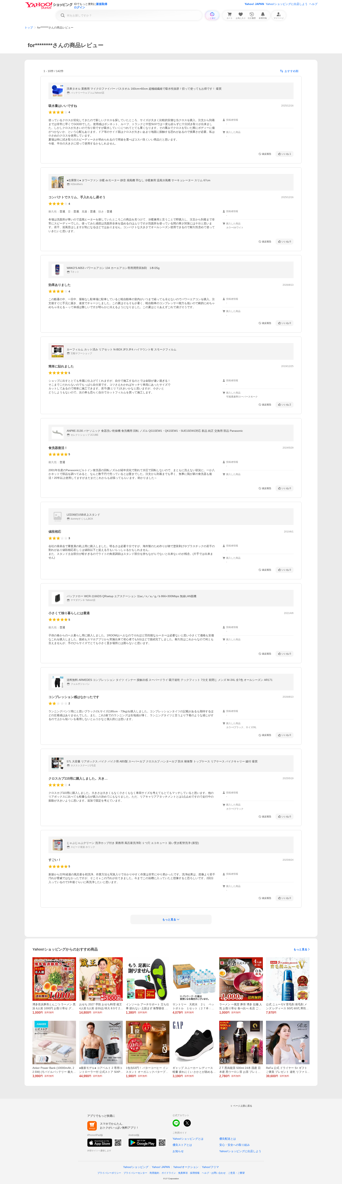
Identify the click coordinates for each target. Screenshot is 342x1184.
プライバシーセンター (135, 1173)
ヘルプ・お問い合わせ (214, 1173)
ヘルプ (313, 4)
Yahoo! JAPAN (254, 4)
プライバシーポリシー (109, 1173)
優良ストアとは (182, 1144)
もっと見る (300, 949)
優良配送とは (227, 1138)
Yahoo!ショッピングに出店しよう (287, 4)
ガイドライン (169, 1173)
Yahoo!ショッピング (135, 1167)
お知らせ (178, 1151)
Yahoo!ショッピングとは (188, 1138)
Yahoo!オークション (186, 1167)
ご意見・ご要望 (236, 1173)
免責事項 (183, 1173)
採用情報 (195, 1173)
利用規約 (154, 1173)
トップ (29, 27)
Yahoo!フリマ (210, 1167)
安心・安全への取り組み (234, 1144)
